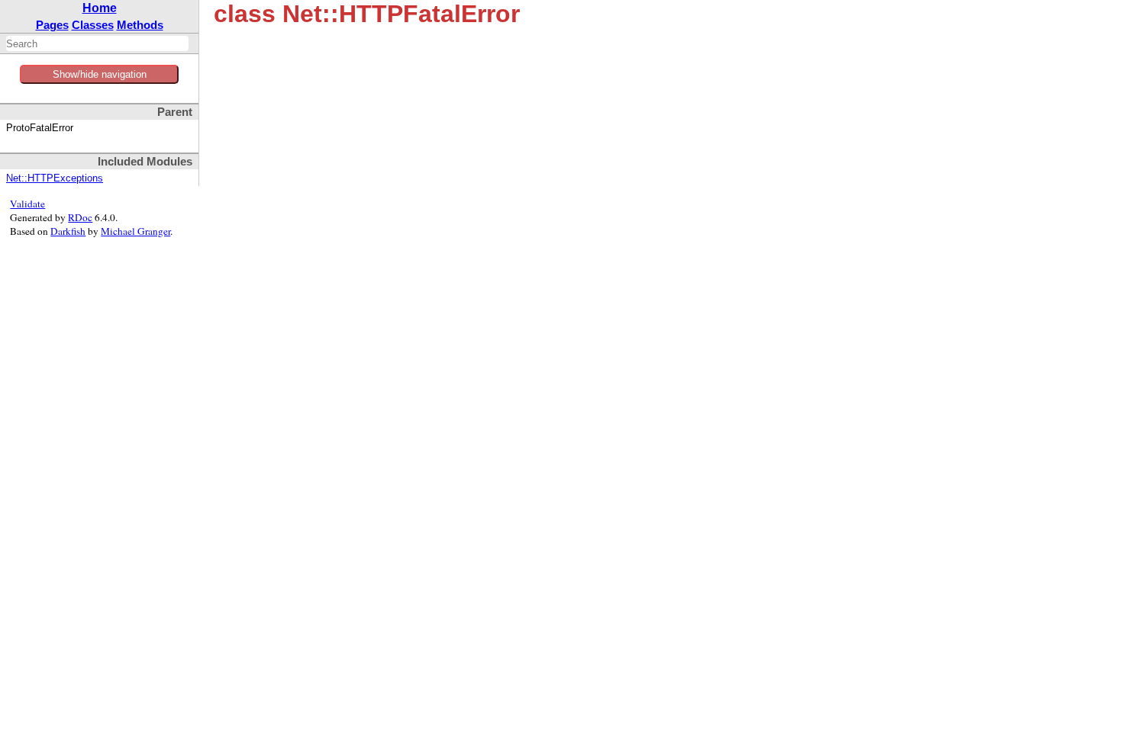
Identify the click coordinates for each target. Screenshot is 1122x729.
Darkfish (67, 231)
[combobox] (97, 43)
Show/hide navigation (100, 74)
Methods (140, 24)
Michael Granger (135, 231)
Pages (52, 24)
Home (99, 8)
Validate (27, 203)
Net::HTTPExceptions (54, 178)
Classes (93, 24)
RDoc (80, 217)
